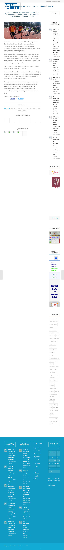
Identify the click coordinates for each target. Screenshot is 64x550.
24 (49, 466)
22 (57, 463)
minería (57, 391)
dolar (51, 347)
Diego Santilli (52, 344)
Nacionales (37, 454)
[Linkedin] (41, 545)
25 (50, 466)
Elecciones (52, 352)
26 (52, 466)
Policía (51, 402)
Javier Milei (52, 382)
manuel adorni (53, 388)
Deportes (37, 457)
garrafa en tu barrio (54, 366)
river (51, 407)
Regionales (37, 448)
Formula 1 (52, 355)
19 (52, 463)
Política (36, 479)
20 (54, 463)
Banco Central (53, 330)
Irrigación (55, 380)
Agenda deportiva (54, 321)
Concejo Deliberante (54, 338)
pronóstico (56, 402)
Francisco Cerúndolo (54, 358)
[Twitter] (43, 545)
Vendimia (52, 418)
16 (59, 460)
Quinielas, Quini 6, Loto (54, 306)
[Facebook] (38, 545)
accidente (52, 318)
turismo (56, 410)
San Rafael (55, 407)
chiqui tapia (52, 335)
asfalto (51, 327)
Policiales (36, 473)
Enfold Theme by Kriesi (23, 545)
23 (59, 463)
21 (55, 463)
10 (49, 460)
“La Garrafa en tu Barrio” (53, 422)
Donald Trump (53, 349)
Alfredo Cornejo (53, 324)
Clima (57, 335)
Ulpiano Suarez (53, 416)
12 (52, 460)
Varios (37, 470)
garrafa (51, 363)
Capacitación (52, 333)
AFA (56, 318)
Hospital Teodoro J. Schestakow (54, 376)
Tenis (36, 467)
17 (49, 463)
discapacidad (15, 108)
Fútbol (37, 460)
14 (55, 460)
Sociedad (36, 476)
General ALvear (53, 369)
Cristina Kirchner (53, 341)
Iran (50, 380)
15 (57, 460)
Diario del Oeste (14, 545)
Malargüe (52, 385)
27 (54, 466)
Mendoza (52, 391)
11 (50, 460)
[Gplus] (56, 545)
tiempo (51, 410)
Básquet (37, 463)
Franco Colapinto (53, 361)
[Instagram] (48, 545)
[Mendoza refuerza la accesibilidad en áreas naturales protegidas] (15, 133)
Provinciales (37, 451)
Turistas (51, 413)
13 (54, 460)
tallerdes (23, 108)
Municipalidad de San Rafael (53, 395)
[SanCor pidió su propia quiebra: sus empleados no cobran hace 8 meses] (1, 275)
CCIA (58, 333)
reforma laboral (53, 404)
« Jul (51, 471)
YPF (56, 418)
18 (50, 463)
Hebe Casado (53, 372)
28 (55, 466)
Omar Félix (52, 399)
